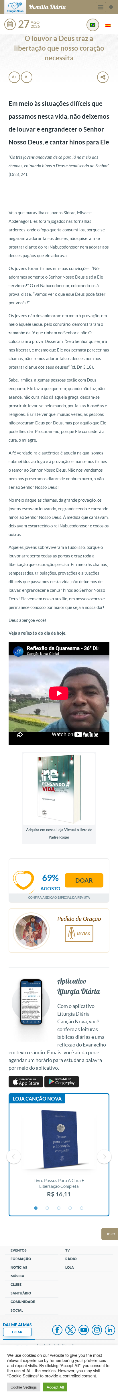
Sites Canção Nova (111, 7)
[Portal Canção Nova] (15, 7)
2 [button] (47, 1208)
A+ (14, 77)
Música (17, 1276)
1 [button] (36, 1208)
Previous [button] (14, 1156)
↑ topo (109, 1234)
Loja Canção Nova (37, 1098)
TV (67, 1250)
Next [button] (104, 1156)
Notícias (19, 1267)
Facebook (57, 1330)
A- (27, 77)
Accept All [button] (55, 1387)
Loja (69, 1267)
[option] (59, 1156)
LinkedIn (110, 1330)
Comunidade (23, 1302)
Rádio (71, 1259)
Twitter (70, 1330)
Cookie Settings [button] (24, 1387)
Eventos (19, 1250)
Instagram (96, 1330)
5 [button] (82, 1208)
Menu (101, 7)
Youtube (83, 1330)
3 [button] (59, 1208)
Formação (21, 1259)
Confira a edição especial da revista (59, 897)
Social (17, 1310)
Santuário (21, 1293)
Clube (16, 1284)
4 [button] (70, 1208)
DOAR (17, 1332)
